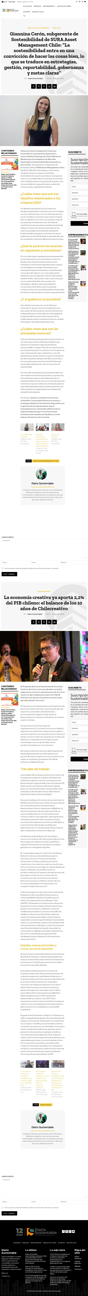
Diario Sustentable (35, 78)
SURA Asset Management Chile (45, 461)
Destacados (5, 172)
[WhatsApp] (49, 86)
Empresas (56, 28)
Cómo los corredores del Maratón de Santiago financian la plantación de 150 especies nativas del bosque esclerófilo (60, 1280)
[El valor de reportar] (57, 427)
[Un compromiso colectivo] (27, 427)
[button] (24, 16)
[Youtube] (85, 1)
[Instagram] (79, 1)
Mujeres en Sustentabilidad (38, 28)
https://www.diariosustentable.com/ (43, 487)
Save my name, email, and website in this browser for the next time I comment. (31, 568)
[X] (82, 1)
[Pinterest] (44, 86)
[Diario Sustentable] (43, 474)
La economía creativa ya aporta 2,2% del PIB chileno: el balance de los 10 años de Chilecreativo (74, 244)
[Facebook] (76, 1)
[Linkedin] (54, 86)
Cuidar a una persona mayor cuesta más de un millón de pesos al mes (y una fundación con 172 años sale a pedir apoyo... (60, 1270)
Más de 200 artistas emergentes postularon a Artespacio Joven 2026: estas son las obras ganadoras (36, 1269)
